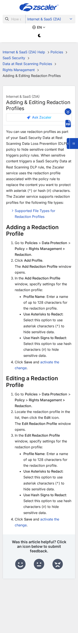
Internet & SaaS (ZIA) (44, 19)
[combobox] (14, 19)
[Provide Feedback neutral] (39, 564)
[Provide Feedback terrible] (57, 564)
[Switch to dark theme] (40, 35)
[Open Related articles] (72, 143)
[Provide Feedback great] (20, 564)
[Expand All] (68, 111)
